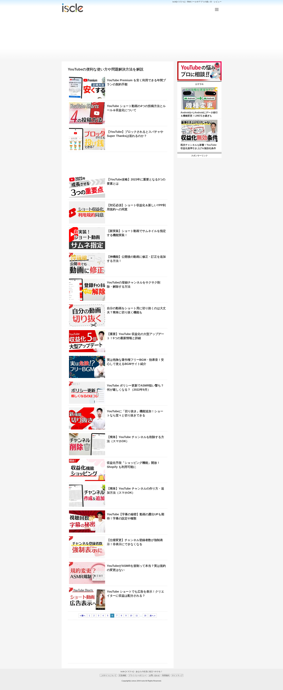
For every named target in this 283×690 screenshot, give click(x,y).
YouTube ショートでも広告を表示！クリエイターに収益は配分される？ (135, 593)
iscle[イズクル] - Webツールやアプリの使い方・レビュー (197, 2)
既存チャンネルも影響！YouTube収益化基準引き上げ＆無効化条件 (199, 146)
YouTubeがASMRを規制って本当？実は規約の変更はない (136, 568)
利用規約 (165, 675)
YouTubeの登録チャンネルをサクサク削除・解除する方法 (133, 284)
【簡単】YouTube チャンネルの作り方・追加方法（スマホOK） (135, 490)
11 (137, 615)
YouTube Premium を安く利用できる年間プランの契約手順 (136, 82)
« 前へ (82, 615)
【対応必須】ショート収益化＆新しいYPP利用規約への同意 (136, 207)
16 (145, 615)
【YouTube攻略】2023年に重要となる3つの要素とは (136, 181)
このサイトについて (108, 675)
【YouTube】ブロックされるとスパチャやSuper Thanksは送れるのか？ (135, 133)
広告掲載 (122, 675)
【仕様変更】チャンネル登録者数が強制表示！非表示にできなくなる (135, 542)
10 (131, 615)
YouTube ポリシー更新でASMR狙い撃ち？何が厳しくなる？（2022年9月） (135, 387)
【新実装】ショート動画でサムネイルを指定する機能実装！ (136, 233)
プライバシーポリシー (137, 675)
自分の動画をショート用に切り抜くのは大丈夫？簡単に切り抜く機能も (136, 310)
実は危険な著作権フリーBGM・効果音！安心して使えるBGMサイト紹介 (135, 361)
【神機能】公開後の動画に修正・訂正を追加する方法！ (136, 258)
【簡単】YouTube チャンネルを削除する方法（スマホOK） (135, 439)
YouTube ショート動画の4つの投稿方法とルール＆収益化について (136, 108)
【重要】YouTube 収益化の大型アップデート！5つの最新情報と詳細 (135, 336)
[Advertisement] (142, 37)
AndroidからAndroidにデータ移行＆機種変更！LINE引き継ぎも (199, 114)
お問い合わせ (154, 675)
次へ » (152, 615)
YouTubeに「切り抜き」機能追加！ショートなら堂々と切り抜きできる (135, 413)
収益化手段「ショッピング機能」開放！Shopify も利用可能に (133, 464)
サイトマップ (177, 675)
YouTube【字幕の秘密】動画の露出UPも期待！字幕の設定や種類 (135, 516)
